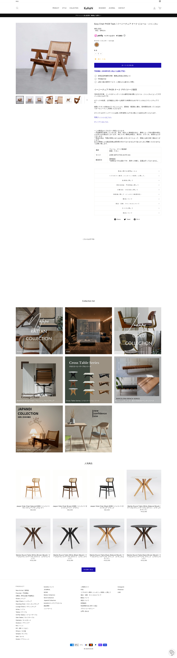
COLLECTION (74, 8)
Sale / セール (20, 636)
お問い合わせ (85, 611)
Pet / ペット (19, 625)
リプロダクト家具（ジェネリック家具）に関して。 (127, 175)
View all (88, 569)
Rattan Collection (49, 595)
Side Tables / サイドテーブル (25, 617)
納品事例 (46, 606)
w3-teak (97, 45)
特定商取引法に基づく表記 (89, 606)
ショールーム (48, 608)
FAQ (17, 1)
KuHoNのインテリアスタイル (53, 603)
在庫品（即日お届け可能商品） (25, 596)
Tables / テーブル (21, 612)
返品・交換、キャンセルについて (128, 203)
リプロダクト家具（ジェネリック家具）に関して (96, 592)
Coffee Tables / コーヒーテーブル (26, 615)
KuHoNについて (49, 587)
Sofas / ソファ (20, 609)
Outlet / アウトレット (23, 639)
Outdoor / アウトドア (23, 623)
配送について (128, 199)
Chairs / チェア (21, 598)
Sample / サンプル (21, 633)
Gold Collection (49, 598)
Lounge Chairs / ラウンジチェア (26, 606)
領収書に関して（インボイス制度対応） (127, 194)
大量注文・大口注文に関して (127, 189)
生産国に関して (127, 180)
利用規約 (83, 603)
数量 (95, 50)
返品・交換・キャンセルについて (91, 595)
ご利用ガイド (85, 587)
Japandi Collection (50, 600)
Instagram (121, 587)
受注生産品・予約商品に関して (128, 185)
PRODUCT (56, 8)
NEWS (46, 592)
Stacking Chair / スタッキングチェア (27, 604)
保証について (128, 213)
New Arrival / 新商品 (22, 590)
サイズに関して (127, 208)
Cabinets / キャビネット (23, 620)
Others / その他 (21, 631)
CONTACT (121, 8)
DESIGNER (102, 8)
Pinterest (121, 589)
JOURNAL (112, 8)
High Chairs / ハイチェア (24, 601)
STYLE (64, 8)
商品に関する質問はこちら (127, 171)
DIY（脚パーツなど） (22, 628)
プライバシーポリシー (87, 608)
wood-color (104, 41)
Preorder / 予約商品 (22, 593)
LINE (119, 592)
